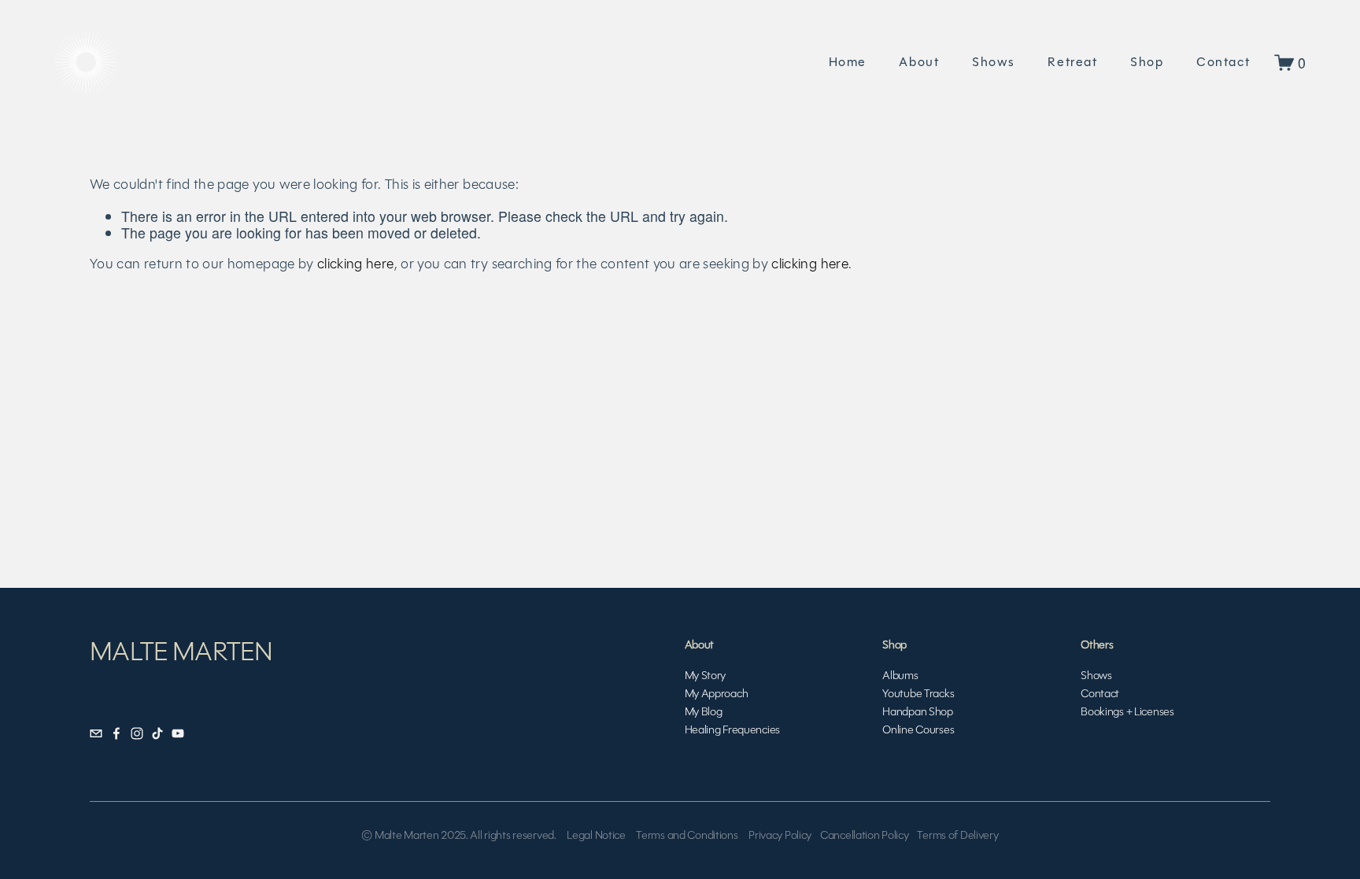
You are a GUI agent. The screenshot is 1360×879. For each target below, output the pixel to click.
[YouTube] (178, 733)
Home (848, 61)
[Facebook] (116, 733)
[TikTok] (157, 733)
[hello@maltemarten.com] (96, 733)
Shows (993, 61)
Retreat (1072, 61)
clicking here (355, 263)
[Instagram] (137, 733)
